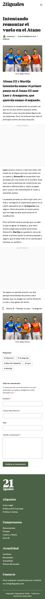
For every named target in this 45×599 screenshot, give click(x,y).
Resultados (8, 557)
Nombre (7, 398)
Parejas (6, 39)
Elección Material (12, 363)
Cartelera (7, 554)
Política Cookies (10, 511)
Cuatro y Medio (10, 534)
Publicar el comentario (15, 464)
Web (4, 422)
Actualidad (8, 560)
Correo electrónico (11, 410)
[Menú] (41, 5)
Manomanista (9, 528)
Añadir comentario (11, 434)
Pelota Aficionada (11, 564)
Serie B (6, 537)
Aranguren (23, 358)
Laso (28, 363)
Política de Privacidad (13, 508)
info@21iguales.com (15, 583)
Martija (8, 368)
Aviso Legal (8, 505)
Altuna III (9, 358)
